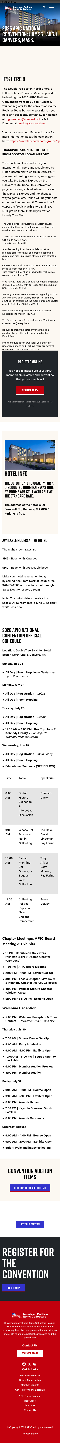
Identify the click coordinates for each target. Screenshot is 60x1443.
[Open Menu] (51, 7)
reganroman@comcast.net (23, 119)
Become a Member (30, 1375)
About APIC (30, 1405)
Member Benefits (30, 1385)
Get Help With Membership (30, 1389)
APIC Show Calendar (30, 1396)
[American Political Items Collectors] (16, 4)
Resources (30, 1400)
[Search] (44, 7)
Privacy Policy (30, 1433)
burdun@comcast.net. (32, 123)
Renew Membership (30, 1380)
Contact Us (30, 1410)
